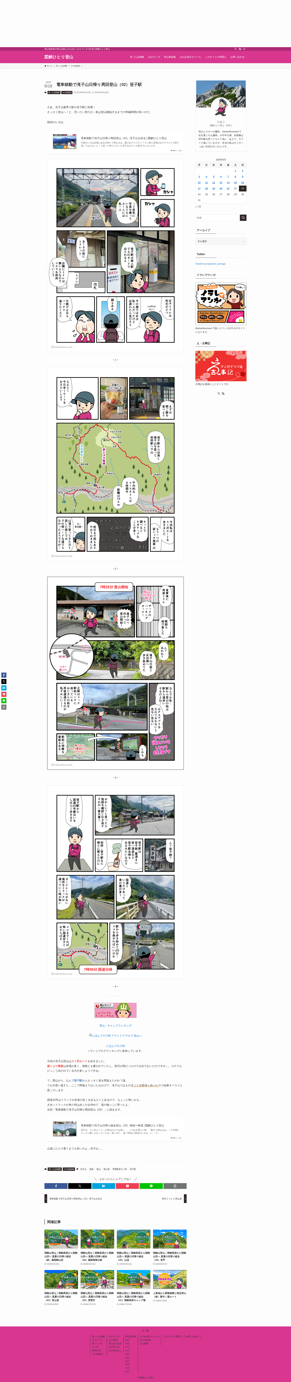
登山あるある (115, 1343)
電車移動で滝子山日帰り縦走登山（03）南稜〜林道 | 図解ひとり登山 (122, 1125)
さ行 (127, 1347)
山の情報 (144, 1343)
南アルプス (97, 1343)
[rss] (240, 49)
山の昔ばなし (115, 1350)
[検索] (244, 49)
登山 (98, 1169)
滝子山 (83, 1169)
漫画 (91, 1169)
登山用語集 (130, 1336)
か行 (127, 1343)
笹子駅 (133, 1169)
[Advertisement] (101, 23)
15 (235, 182)
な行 (127, 1354)
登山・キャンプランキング (115, 1025)
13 (221, 182)
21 (228, 188)
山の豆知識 (145, 1340)
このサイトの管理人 (172, 1336)
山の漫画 (113, 1340)
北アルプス (97, 1340)
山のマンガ (114, 1336)
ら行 (127, 1368)
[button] (56, 1186)
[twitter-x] (235, 49)
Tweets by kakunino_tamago (210, 263)
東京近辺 (96, 1350)
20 (221, 188)
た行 (127, 1350)
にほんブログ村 (115, 1046)
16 (242, 182)
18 (206, 188)
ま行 (127, 1361)
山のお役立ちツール (149, 1336)
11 (206, 182)
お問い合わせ (192, 1336)
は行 (127, 1357)
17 (199, 188)
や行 (127, 1364)
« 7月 (198, 206)
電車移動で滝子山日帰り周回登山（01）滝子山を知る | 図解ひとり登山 (124, 138)
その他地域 (67, 92)
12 (213, 182)
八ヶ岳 (95, 1347)
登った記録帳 (53, 92)
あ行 (127, 1340)
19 (213, 188)
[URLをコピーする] (175, 1186)
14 (228, 182)
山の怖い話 (114, 1347)
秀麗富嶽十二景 (120, 1169)
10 (199, 182)
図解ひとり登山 (58, 57)
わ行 (127, 1371)
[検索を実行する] (243, 218)
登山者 (107, 1169)
